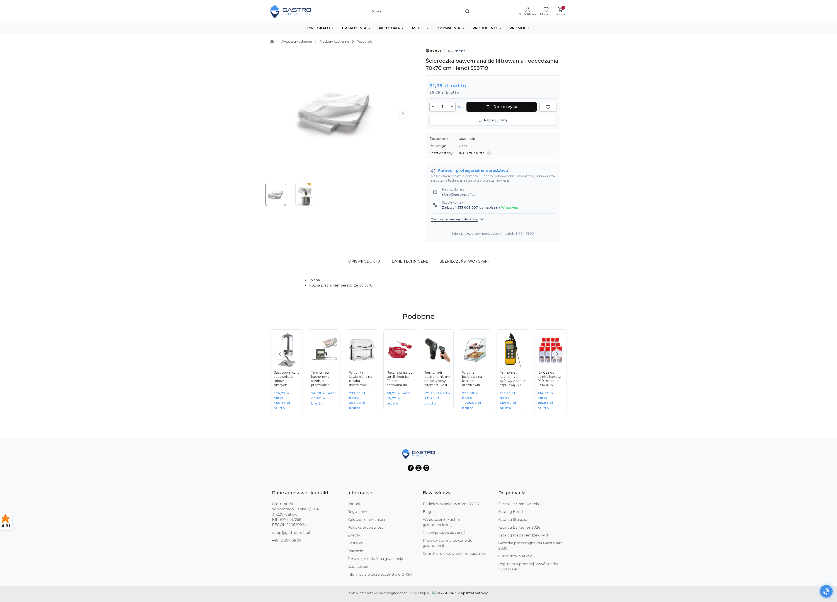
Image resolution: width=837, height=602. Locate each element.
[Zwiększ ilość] (452, 106)
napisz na (501, 207)
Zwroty (353, 535)
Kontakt (354, 504)
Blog (427, 512)
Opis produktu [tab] (364, 261)
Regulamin (357, 512)
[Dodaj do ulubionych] (547, 107)
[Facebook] (411, 468)
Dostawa (355, 543)
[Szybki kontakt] (826, 591)
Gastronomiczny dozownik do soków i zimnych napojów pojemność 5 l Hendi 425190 (286, 379)
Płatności (355, 551)
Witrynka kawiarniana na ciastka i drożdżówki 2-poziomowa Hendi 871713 (360, 379)
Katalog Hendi (511, 512)
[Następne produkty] (557, 354)
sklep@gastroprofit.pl (291, 533)
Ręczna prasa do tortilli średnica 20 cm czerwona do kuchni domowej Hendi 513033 (399, 379)
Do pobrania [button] (512, 492)
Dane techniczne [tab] (410, 261)
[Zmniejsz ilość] (433, 106)
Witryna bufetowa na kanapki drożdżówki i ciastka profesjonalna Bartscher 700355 (472, 379)
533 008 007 (468, 207)
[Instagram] (418, 468)
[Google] (426, 468)
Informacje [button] (359, 492)
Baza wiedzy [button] (437, 492)
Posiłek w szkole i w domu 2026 (451, 504)
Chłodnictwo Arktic (515, 556)
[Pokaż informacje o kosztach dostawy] (489, 153)
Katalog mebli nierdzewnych (523, 535)
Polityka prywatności (365, 527)
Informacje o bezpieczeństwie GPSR (379, 574)
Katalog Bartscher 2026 (519, 527)
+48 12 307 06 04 (286, 540)
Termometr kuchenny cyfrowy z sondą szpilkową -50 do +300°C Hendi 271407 (512, 379)
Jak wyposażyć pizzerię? (444, 533)
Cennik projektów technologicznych (455, 553)
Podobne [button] (419, 316)
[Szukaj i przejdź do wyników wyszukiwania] (467, 11)
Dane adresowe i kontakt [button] (300, 492)
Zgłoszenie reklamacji (366, 520)
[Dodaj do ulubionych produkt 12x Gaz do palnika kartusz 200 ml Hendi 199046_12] (558, 337)
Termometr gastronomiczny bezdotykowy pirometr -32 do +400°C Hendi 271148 (437, 379)
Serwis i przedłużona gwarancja (375, 559)
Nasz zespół (357, 567)
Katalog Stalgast (512, 520)
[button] (320, 28)
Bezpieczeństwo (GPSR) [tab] (464, 261)
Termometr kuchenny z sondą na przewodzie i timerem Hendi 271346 (323, 379)
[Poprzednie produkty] (280, 354)
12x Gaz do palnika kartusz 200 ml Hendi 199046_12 (549, 379)
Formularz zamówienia (518, 504)
